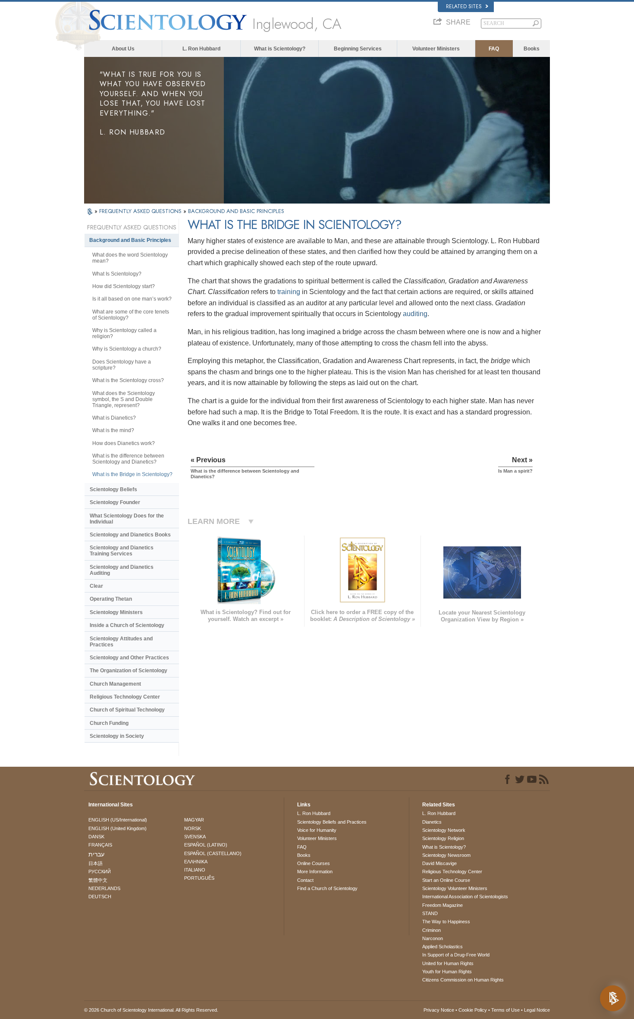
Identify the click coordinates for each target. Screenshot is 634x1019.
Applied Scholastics (442, 946)
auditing (415, 313)
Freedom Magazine (442, 905)
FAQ (494, 49)
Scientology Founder (115, 502)
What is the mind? (113, 430)
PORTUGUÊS (199, 878)
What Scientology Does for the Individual (127, 519)
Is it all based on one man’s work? (132, 299)
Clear (96, 586)
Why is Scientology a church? (126, 349)
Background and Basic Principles (130, 240)
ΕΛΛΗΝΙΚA (195, 861)
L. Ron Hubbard (201, 49)
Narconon (432, 938)
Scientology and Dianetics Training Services (122, 551)
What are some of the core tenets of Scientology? (130, 315)
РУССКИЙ (99, 871)
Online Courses (313, 863)
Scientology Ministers (116, 612)
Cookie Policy (472, 1010)
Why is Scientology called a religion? (124, 333)
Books (532, 49)
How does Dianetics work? (123, 443)
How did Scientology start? (123, 286)
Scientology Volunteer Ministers (454, 888)
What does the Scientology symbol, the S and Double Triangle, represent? (123, 399)
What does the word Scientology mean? (130, 258)
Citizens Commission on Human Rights (463, 979)
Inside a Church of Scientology (127, 625)
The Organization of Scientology (128, 671)
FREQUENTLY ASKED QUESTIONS (141, 211)
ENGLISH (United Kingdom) (117, 828)
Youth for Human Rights (447, 971)
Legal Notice (537, 1010)
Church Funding (109, 723)
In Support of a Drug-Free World (456, 954)
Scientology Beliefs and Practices (332, 822)
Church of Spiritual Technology (127, 710)
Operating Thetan (111, 599)
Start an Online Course (446, 880)
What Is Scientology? (116, 274)
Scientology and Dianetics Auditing (122, 570)
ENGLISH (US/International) (117, 819)
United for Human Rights (448, 963)
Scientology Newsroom (446, 855)
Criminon (431, 930)
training (288, 291)
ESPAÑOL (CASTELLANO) (213, 853)
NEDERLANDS (104, 888)
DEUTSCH (99, 896)
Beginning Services (358, 49)
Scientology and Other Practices (129, 658)
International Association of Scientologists (465, 896)
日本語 (95, 863)
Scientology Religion (443, 838)
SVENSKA (195, 836)
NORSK (192, 828)
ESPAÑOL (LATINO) (205, 844)
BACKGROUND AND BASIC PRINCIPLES (236, 211)
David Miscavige (439, 863)
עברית (96, 854)
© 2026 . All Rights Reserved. (151, 1010)
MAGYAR (194, 819)
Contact (305, 880)
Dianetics (432, 822)
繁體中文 (97, 880)
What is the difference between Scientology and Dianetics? (128, 459)
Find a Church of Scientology (327, 888)
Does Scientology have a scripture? (121, 365)
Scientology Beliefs (113, 489)
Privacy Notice (439, 1010)
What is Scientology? (279, 49)
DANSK (96, 836)
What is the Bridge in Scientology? (132, 474)
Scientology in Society (117, 736)
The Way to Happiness (446, 921)
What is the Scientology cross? (128, 380)
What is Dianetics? (114, 418)
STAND (430, 913)
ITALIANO (194, 869)
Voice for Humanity (316, 830)
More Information (315, 871)
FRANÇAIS (100, 844)
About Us (123, 49)
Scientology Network (443, 830)
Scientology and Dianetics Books (130, 535)
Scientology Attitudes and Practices (121, 642)
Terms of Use (505, 1010)
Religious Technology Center (125, 697)
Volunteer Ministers (436, 49)
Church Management (115, 684)
